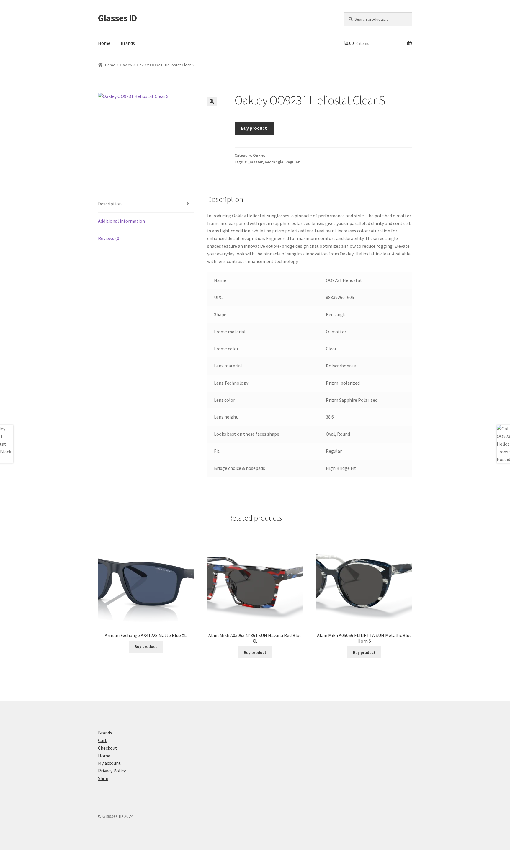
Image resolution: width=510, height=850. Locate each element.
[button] (212, 101)
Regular (292, 162)
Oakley (126, 65)
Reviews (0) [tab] (109, 238)
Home (104, 43)
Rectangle (274, 162)
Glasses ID (117, 18)
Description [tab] (110, 203)
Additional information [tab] (121, 221)
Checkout (107, 748)
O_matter (254, 162)
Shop (103, 778)
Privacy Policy (112, 771)
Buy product (254, 128)
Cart (102, 740)
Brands (128, 43)
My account (109, 763)
